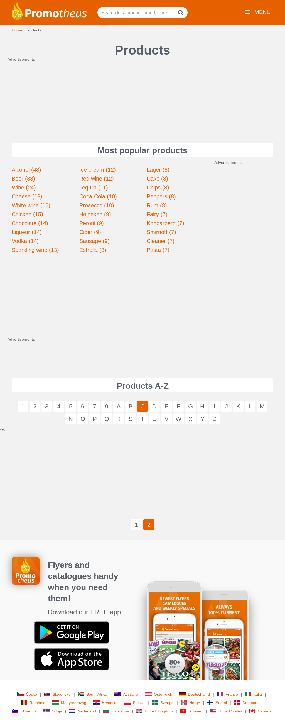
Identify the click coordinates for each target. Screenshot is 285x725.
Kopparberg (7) (165, 223)
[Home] (49, 10)
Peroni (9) (91, 223)
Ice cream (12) (97, 170)
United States (230, 711)
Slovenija (28, 711)
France (231, 694)
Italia (258, 694)
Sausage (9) (94, 241)
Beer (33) (23, 179)
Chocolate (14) (30, 223)
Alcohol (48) (26, 170)
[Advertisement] (142, 97)
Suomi (221, 702)
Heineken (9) (95, 214)
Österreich (163, 694)
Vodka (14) (25, 241)
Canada (265, 711)
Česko (31, 694)
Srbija (57, 711)
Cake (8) (157, 179)
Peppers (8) (161, 196)
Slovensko (62, 694)
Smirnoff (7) (161, 232)
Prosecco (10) (96, 205)
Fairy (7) (157, 214)
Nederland (87, 711)
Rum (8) (157, 205)
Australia (130, 694)
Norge (194, 702)
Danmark (250, 702)
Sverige (167, 702)
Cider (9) (90, 232)
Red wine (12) (96, 179)
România (37, 702)
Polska (139, 702)
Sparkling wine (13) (35, 250)
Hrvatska (109, 702)
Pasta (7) (158, 250)
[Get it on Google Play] (71, 632)
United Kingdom (159, 711)
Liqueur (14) (27, 232)
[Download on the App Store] (71, 659)
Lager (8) (158, 170)
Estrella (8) (92, 250)
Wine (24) (24, 187)
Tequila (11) (93, 187)
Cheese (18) (27, 196)
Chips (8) (158, 187)
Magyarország (73, 702)
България (120, 711)
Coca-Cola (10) (98, 196)
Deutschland (199, 694)
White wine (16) (31, 205)
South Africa (96, 694)
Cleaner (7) (161, 241)
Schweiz (195, 711)
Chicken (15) (27, 214)
